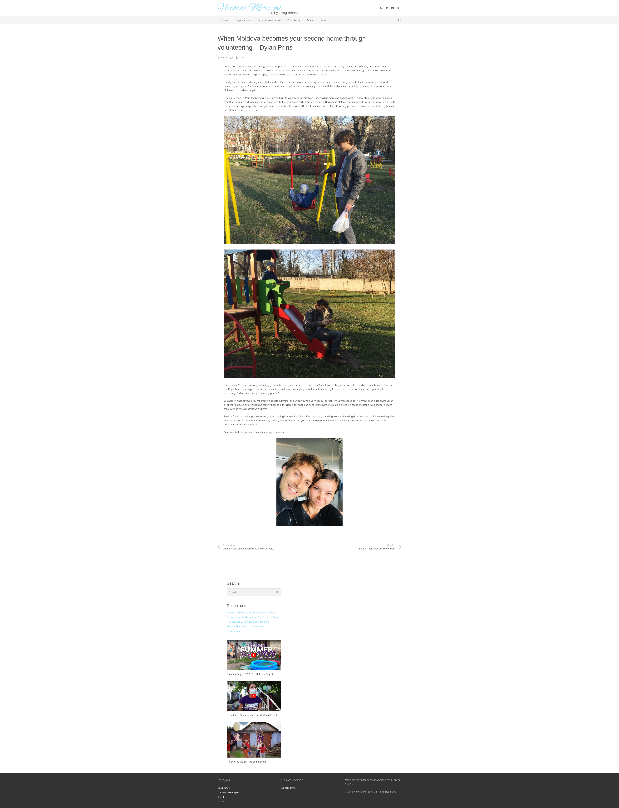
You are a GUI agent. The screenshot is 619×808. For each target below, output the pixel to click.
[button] (400, 20)
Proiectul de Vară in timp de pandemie (248, 621)
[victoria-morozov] (258, 8)
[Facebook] (381, 8)
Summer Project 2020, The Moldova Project (251, 612)
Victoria (242, 57)
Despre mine (288, 787)
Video (221, 801)
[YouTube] (393, 8)
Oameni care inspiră (229, 792)
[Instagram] (398, 8)
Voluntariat (224, 787)
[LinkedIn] (387, 8)
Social (221, 796)
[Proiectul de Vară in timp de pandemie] (254, 742)
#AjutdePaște (234, 630)
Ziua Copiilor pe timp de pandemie (246, 626)
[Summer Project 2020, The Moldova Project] (254, 658)
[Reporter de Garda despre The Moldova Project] (254, 699)
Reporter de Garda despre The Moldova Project (254, 617)
